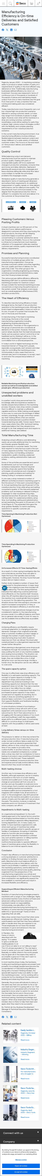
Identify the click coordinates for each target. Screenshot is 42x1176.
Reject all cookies (21, 1166)
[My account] (38, 3)
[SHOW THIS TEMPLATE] (4, 588)
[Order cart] (31, 3)
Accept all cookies (21, 1172)
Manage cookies (21, 1160)
